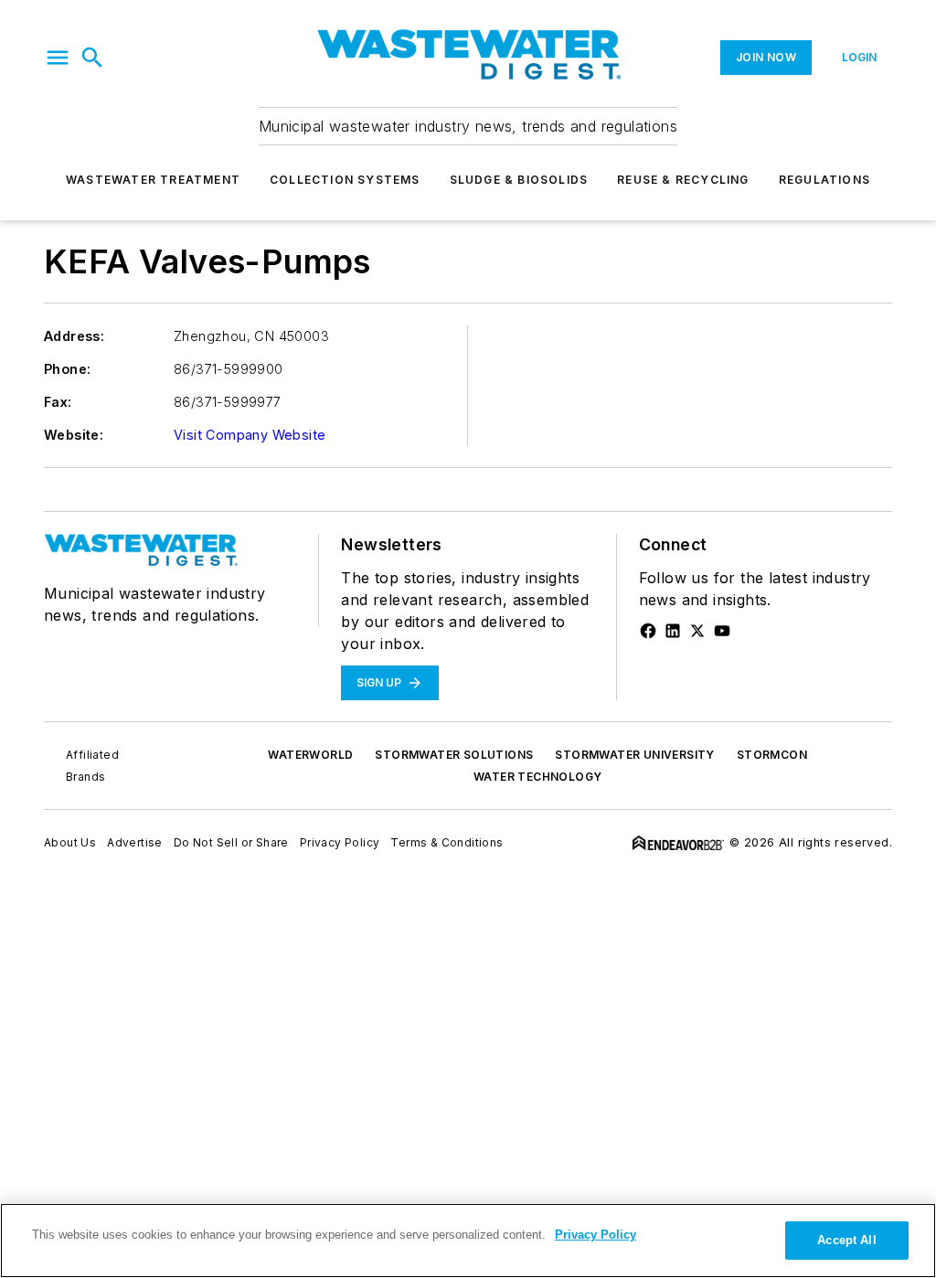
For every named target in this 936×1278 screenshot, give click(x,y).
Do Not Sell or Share (231, 842)
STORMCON (772, 754)
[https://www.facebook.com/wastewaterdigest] (648, 631)
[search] (92, 57)
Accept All (846, 1240)
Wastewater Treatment (153, 179)
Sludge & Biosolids (519, 179)
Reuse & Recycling (683, 179)
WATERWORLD (310, 754)
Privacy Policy (340, 842)
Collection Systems (345, 179)
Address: (74, 336)
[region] (468, 1240)
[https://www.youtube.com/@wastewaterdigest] (722, 631)
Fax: (58, 402)
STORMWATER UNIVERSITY (634, 754)
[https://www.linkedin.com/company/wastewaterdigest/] (673, 631)
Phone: (67, 369)
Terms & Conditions (446, 842)
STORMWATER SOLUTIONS (454, 754)
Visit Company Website (249, 434)
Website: (73, 434)
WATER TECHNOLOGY (537, 776)
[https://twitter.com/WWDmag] (697, 631)
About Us (70, 842)
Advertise (135, 842)
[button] (57, 57)
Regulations (824, 179)
